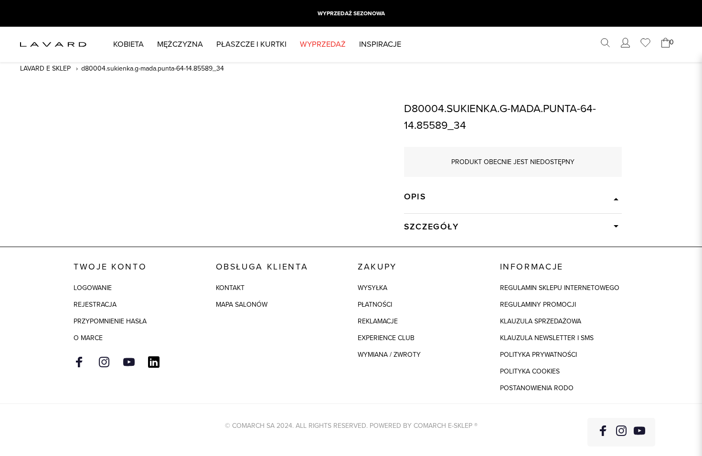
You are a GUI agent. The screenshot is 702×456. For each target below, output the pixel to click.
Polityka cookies (530, 371)
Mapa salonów (241, 305)
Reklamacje (378, 321)
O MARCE (88, 338)
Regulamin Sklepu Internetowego (559, 288)
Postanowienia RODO (537, 388)
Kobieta (128, 44)
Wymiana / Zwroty (389, 355)
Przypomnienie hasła (110, 321)
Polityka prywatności (538, 355)
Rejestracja (95, 305)
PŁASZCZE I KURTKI (251, 44)
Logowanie (93, 288)
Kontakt (230, 288)
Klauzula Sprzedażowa (540, 321)
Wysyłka (372, 288)
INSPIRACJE (380, 44)
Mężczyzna (180, 44)
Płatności (375, 305)
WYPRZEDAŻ (323, 44)
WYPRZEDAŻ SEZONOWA (351, 13)
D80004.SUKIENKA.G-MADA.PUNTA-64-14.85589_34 (152, 68)
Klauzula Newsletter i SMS (547, 338)
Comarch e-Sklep (443, 426)
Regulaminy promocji (538, 305)
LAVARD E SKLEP (45, 68)
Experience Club (386, 338)
